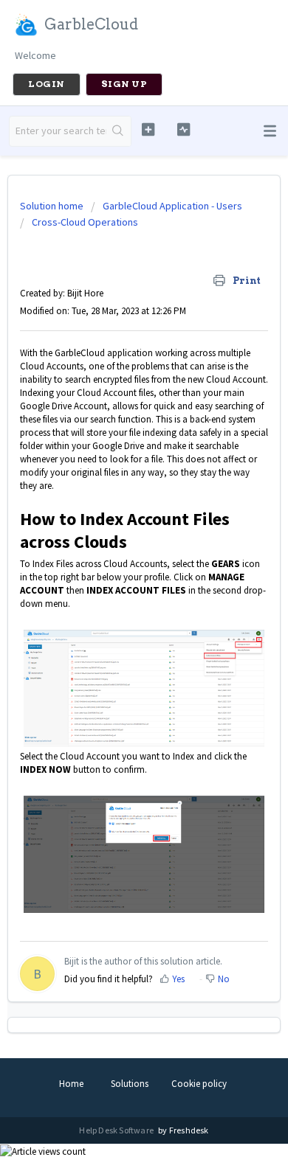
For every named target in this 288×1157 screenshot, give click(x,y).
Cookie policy (199, 1083)
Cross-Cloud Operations (85, 222)
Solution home (53, 205)
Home (71, 1083)
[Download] (116, 576)
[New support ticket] (148, 129)
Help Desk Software (117, 1130)
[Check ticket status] (183, 129)
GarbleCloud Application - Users (172, 205)
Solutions (129, 1083)
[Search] (118, 131)
